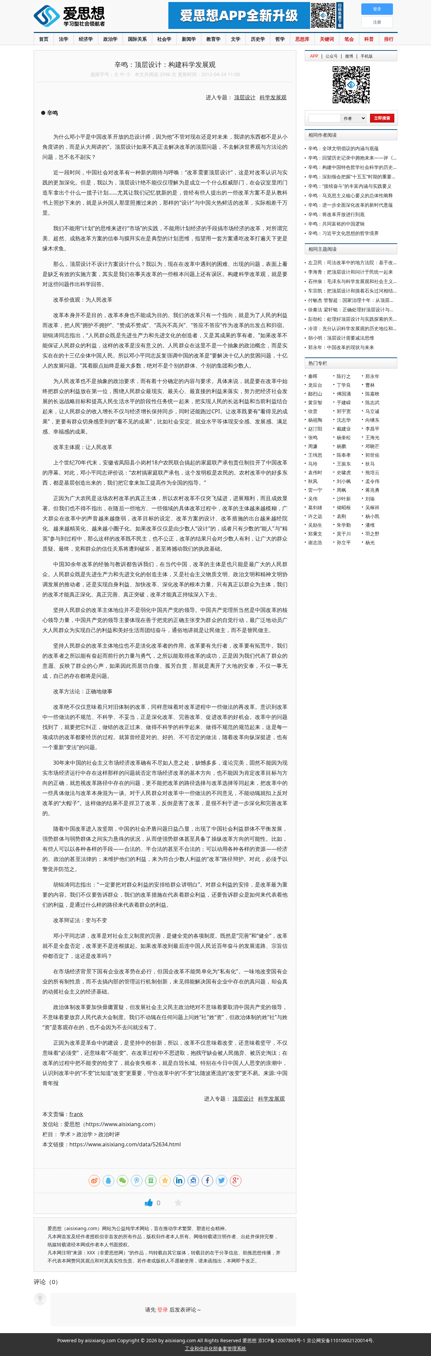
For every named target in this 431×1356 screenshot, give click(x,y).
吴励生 (315, 525)
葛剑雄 (315, 507)
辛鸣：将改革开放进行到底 (336, 214)
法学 (63, 39)
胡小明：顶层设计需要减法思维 (341, 338)
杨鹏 (341, 446)
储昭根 (344, 507)
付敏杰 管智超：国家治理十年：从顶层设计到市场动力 (365, 300)
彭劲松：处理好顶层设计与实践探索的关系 (353, 319)
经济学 (86, 39)
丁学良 (344, 385)
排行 (389, 39)
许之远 (315, 516)
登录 (162, 1309)
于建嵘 (344, 402)
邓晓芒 (372, 446)
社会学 (164, 39)
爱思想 (87, 16)
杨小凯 (372, 516)
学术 (65, 1134)
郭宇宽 (344, 411)
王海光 (372, 437)
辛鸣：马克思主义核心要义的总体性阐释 (350, 195)
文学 (235, 39)
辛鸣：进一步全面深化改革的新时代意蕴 (350, 205)
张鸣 (313, 437)
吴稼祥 (372, 507)
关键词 (327, 39)
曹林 (370, 385)
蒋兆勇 (372, 490)
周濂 (313, 446)
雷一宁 (315, 490)
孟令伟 (372, 481)
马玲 (313, 463)
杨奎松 (344, 437)
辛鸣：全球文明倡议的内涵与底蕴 (343, 148)
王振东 (344, 463)
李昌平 (372, 428)
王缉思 (315, 455)
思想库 (302, 39)
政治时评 (109, 1134)
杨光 (370, 542)
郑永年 (372, 376)
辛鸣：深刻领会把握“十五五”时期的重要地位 (354, 176)
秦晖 (313, 376)
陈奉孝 (344, 455)
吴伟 (313, 498)
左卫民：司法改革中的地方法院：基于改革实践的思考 (364, 262)
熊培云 (372, 472)
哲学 (280, 39)
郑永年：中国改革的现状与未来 (341, 347)
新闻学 (189, 39)
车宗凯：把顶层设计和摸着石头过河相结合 (353, 290)
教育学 (213, 39)
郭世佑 (372, 455)
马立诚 (372, 411)
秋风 (313, 481)
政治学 (110, 39)
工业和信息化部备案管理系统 (215, 1348)
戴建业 (344, 428)
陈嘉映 (372, 393)
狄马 (370, 463)
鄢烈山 (315, 393)
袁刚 (341, 516)
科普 (369, 39)
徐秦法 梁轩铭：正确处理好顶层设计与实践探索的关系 (365, 309)
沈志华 (344, 420)
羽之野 (372, 533)
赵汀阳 (315, 428)
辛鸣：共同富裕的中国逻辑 (336, 223)
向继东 (372, 420)
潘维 (370, 525)
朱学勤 (344, 525)
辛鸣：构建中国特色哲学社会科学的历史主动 (355, 167)
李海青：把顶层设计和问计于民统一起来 (350, 272)
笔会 (349, 39)
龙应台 (315, 385)
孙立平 (344, 542)
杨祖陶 (315, 420)
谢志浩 (315, 542)
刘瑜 (370, 498)
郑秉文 (315, 533)
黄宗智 (315, 402)
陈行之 (344, 376)
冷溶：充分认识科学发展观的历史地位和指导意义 (360, 328)
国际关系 (137, 39)
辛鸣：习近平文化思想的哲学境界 (343, 233)
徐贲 (313, 411)
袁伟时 (315, 472)
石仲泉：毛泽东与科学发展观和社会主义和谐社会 (360, 281)
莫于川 (344, 533)
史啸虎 (344, 472)
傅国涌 (344, 393)
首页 (43, 39)
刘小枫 (344, 481)
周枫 (341, 490)
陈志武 (372, 402)
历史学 (258, 39)
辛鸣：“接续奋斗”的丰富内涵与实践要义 (350, 186)
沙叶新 (344, 498)
